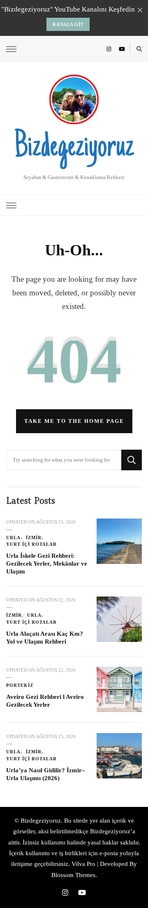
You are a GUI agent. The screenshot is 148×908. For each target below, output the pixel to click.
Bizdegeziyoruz (74, 148)
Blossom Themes (73, 875)
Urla (13, 537)
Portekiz (19, 685)
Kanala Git (68, 24)
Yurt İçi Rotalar (31, 544)
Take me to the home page (74, 421)
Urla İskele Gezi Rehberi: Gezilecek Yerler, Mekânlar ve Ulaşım (46, 563)
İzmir (34, 537)
